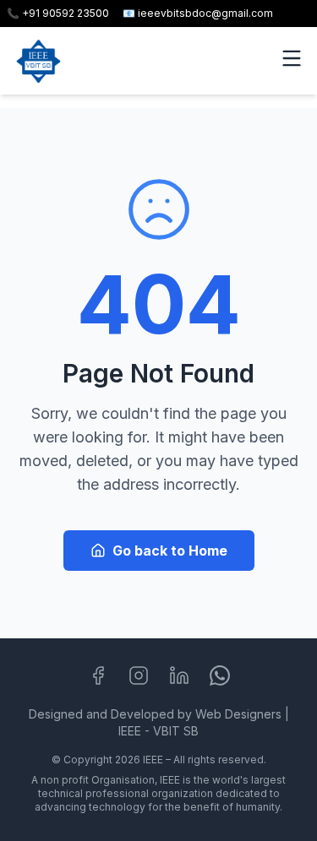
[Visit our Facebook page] (98, 675)
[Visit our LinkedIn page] (179, 675)
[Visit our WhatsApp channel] (220, 675)
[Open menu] (291, 58)
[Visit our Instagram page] (138, 675)
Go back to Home (169, 550)
